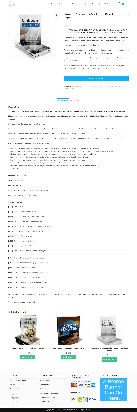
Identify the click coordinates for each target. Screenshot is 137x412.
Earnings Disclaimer (18, 380)
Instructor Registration (49, 393)
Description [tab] (63, 101)
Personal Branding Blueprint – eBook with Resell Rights (109, 349)
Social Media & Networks (114, 86)
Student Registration (48, 397)
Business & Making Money (80, 86)
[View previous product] (123, 14)
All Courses (44, 389)
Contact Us (44, 401)
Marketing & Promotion (97, 86)
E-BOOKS (70, 88)
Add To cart (96, 78)
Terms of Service (16, 385)
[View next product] (127, 14)
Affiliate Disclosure (17, 389)
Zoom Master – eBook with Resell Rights (68, 348)
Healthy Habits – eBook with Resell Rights (28, 348)
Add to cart (28, 357)
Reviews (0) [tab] (74, 101)
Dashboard (44, 385)
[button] (56, 15)
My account (44, 380)
